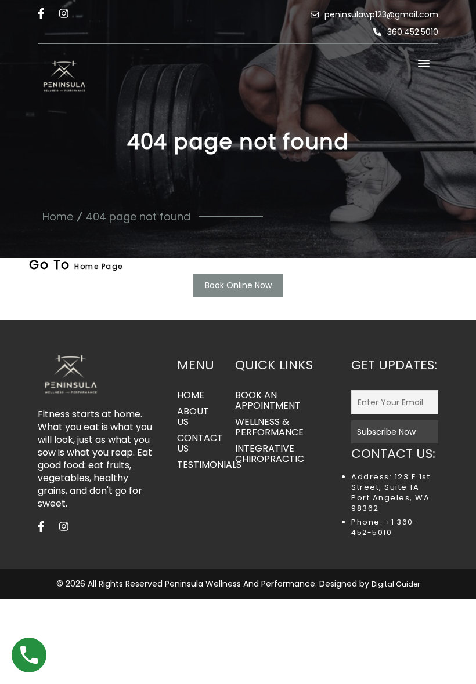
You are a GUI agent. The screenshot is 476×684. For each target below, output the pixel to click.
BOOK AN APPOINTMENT (268, 400)
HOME (190, 395)
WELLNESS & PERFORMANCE (269, 427)
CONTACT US (197, 443)
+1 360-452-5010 (384, 527)
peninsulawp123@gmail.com (381, 14)
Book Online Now (238, 285)
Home (57, 216)
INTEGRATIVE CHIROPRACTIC (269, 453)
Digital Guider (396, 584)
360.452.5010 (412, 32)
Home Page (98, 266)
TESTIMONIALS (197, 465)
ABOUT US (193, 416)
